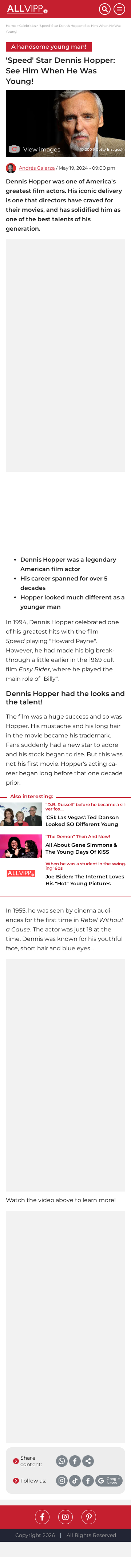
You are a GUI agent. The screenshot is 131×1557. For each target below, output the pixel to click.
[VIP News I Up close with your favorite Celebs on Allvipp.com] (52, 9)
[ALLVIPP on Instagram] (65, 1517)
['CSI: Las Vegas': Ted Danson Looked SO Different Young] (21, 817)
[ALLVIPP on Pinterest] (88, 1517)
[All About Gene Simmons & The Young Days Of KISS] (21, 846)
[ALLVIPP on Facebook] (42, 1517)
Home (11, 26)
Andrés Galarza (37, 168)
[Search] (105, 9)
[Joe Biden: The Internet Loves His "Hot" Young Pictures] (21, 876)
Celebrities (27, 26)
